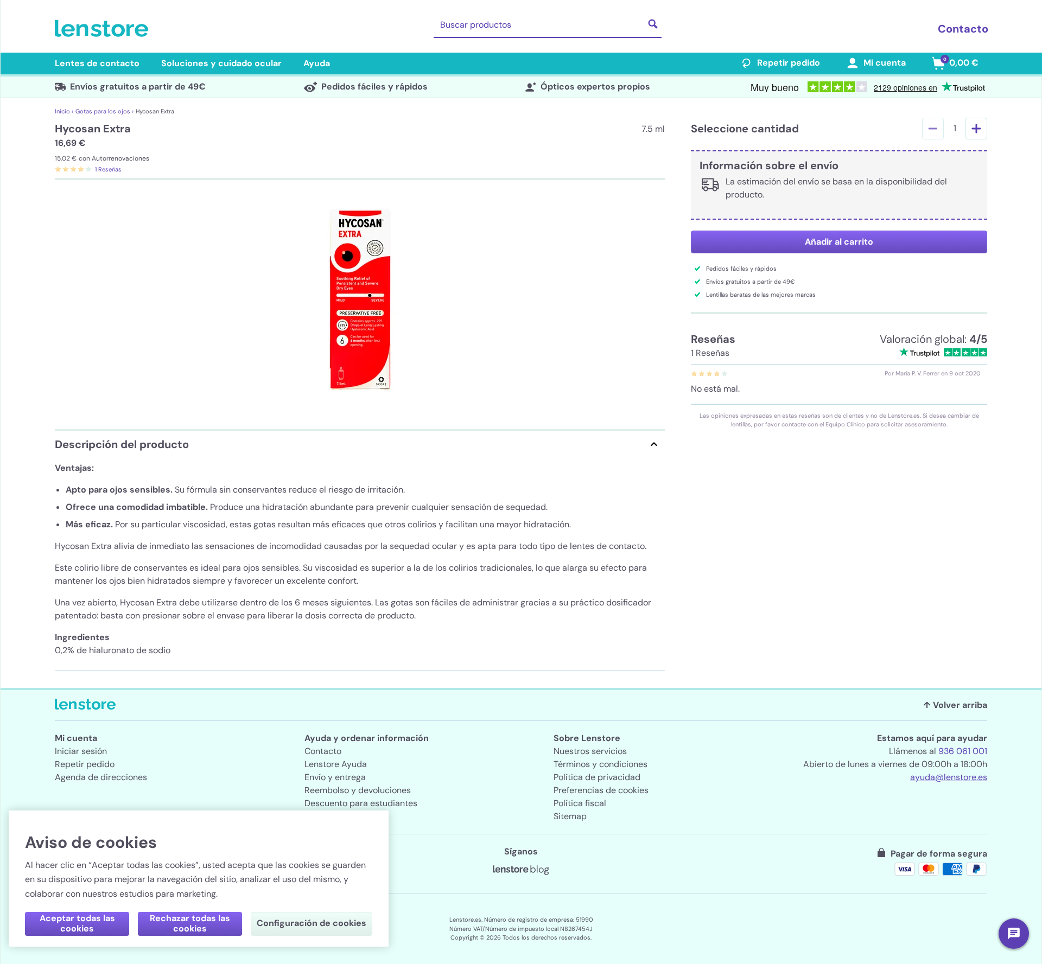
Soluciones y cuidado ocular (221, 63)
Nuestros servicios (590, 751)
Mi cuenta (884, 62)
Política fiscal (580, 803)
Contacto (963, 29)
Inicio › (64, 111)
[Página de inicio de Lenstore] (104, 28)
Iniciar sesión (81, 751)
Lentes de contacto (97, 63)
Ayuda (316, 63)
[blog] (521, 870)
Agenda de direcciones (101, 777)
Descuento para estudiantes (360, 803)
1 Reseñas (108, 169)
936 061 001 (962, 751)
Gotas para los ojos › (104, 111)
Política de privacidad (597, 777)
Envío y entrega (335, 777)
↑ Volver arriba (955, 705)
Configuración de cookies (311, 923)
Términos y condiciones (600, 764)
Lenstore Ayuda (335, 764)
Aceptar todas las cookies (77, 923)
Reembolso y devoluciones (357, 790)
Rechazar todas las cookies (190, 923)
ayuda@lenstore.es (948, 777)
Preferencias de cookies (601, 790)
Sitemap (570, 816)
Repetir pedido (788, 62)
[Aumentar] (976, 128)
